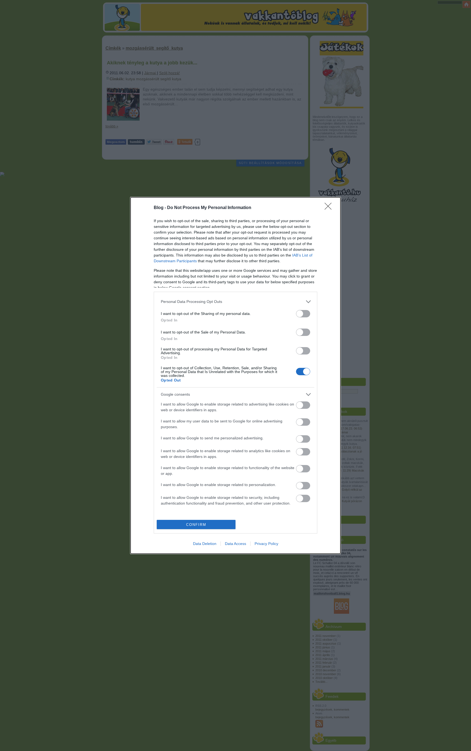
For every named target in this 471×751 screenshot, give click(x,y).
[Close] (330, 208)
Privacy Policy (266, 543)
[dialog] (235, 375)
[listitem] (235, 302)
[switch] (303, 313)
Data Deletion (204, 543)
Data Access (235, 543)
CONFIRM (196, 525)
